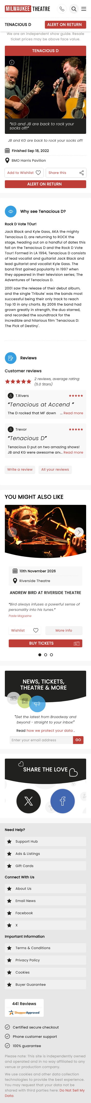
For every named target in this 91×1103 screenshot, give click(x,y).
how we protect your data (50, 730)
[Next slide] (79, 532)
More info (64, 630)
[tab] (40, 654)
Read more (73, 413)
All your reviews (55, 469)
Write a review (20, 469)
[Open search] (74, 9)
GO (78, 739)
